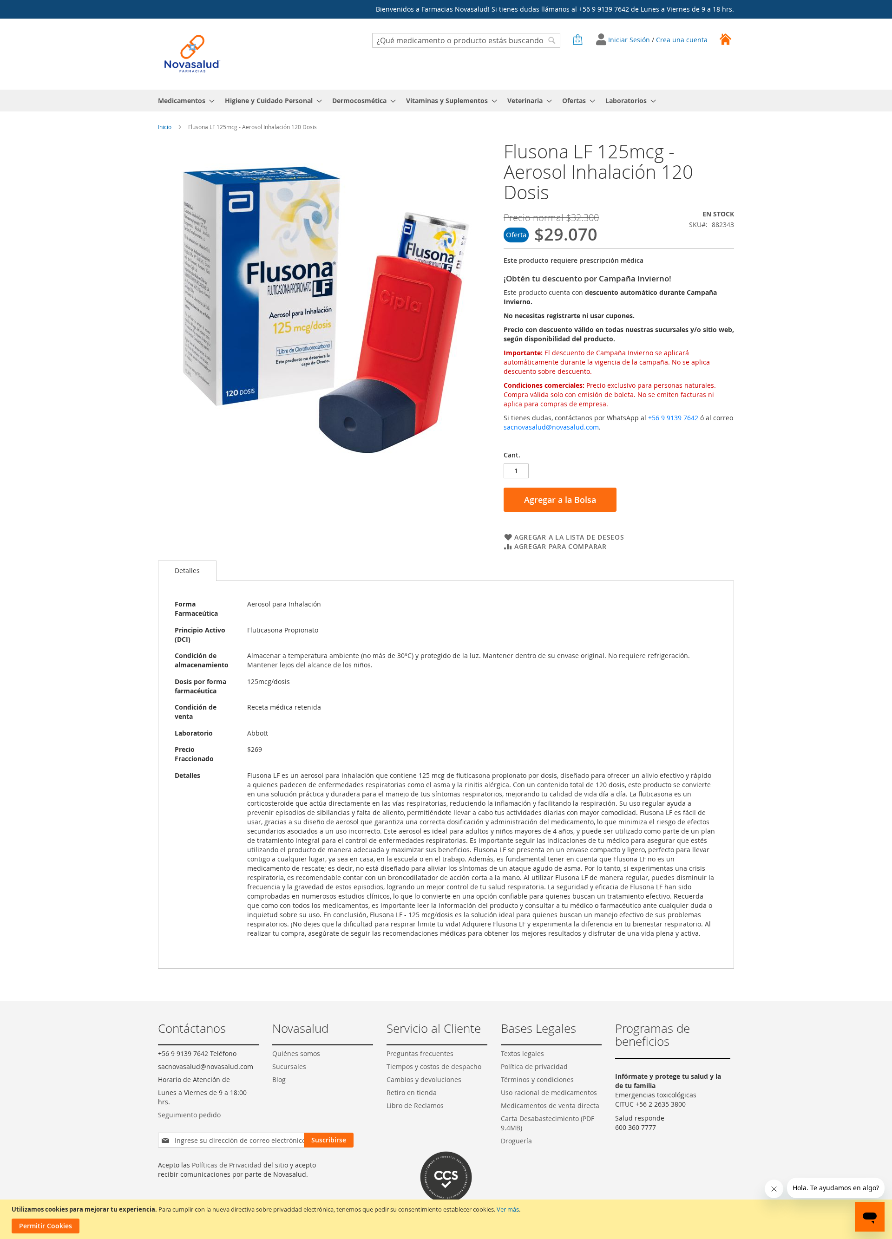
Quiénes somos (296, 1053)
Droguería (516, 1140)
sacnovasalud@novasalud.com (551, 427)
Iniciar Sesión (630, 39)
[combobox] (466, 40)
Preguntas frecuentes (420, 1053)
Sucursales (289, 1066)
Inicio (164, 126)
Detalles (187, 570)
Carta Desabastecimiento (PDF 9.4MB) (547, 1123)
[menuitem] (183, 100)
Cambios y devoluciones (424, 1079)
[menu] (446, 100)
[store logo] (192, 53)
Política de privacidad (534, 1066)
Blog (279, 1079)
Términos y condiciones (537, 1079)
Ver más (508, 1209)
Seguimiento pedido (189, 1114)
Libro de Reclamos (415, 1105)
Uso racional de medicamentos (549, 1092)
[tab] (187, 571)
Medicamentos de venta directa (550, 1105)
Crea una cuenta (682, 39)
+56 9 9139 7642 (673, 417)
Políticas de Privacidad (227, 1165)
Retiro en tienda (412, 1092)
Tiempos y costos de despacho (434, 1066)
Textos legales (522, 1053)
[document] (447, 1219)
